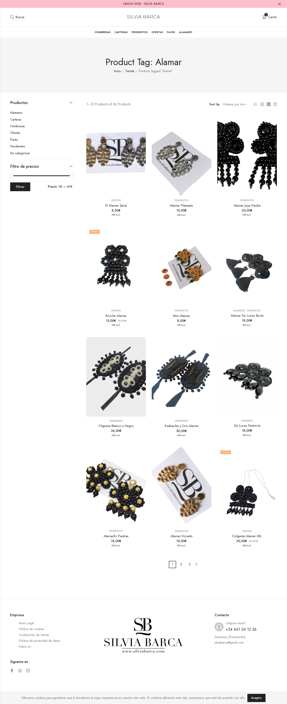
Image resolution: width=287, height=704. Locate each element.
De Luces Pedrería (247, 425)
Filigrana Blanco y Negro (116, 425)
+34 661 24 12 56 (241, 629)
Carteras (15, 119)
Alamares (239, 310)
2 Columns (262, 104)
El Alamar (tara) (116, 205)
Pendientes (181, 200)
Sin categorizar (20, 153)
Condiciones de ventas (34, 635)
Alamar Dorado (182, 536)
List (256, 104)
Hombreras (116, 421)
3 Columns (268, 104)
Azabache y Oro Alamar (181, 425)
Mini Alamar (181, 315)
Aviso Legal (26, 623)
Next (196, 564)
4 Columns (275, 104)
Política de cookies (31, 629)
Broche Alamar (116, 315)
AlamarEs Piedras (116, 536)
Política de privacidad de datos (39, 641)
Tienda (129, 71)
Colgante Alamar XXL (247, 536)
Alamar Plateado (181, 205)
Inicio (117, 71)
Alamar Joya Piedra (247, 205)
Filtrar (20, 187)
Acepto (256, 698)
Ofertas (116, 200)
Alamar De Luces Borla (247, 315)
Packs (14, 139)
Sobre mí (25, 646)
